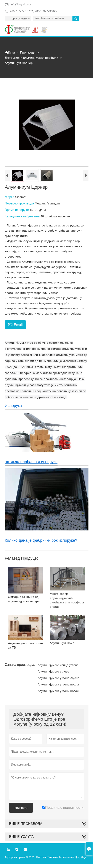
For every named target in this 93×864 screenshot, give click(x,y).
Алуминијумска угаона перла (58, 684)
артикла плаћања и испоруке (31, 462)
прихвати (20, 807)
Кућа (10, 52)
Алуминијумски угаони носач (58, 691)
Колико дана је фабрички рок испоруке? (41, 540)
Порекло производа (20, 203)
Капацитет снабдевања (22, 216)
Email (15, 324)
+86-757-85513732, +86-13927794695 (33, 11)
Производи (27, 52)
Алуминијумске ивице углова (58, 665)
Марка (10, 197)
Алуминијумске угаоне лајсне (58, 678)
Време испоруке (17, 210)
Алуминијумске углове (53, 671)
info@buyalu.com (21, 4)
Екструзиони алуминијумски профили (31, 57)
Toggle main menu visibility (83, 28)
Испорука (13, 406)
